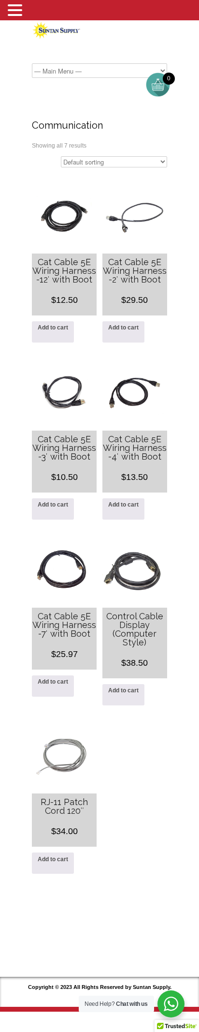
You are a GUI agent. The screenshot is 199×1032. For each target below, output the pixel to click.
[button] (16, 10)
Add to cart (53, 327)
